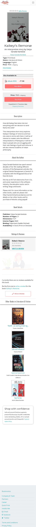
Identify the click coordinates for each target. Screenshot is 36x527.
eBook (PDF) (12, 81)
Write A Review (19, 293)
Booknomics (6, 491)
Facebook (6, 515)
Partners (5, 499)
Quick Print (6, 505)
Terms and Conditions (10, 522)
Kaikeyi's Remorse (12, 288)
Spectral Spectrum (18, 373)
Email (5, 512)
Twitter (6, 518)
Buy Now (18, 99)
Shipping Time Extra (18, 106)
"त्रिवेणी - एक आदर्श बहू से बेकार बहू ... (18, 326)
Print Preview (7, 68)
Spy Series (18, 398)
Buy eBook (18, 86)
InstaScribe (6, 508)
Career (4, 502)
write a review (20, 286)
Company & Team (8, 496)
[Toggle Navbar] (33, 2)
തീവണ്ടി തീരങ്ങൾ (18, 349)
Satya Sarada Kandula (18, 55)
